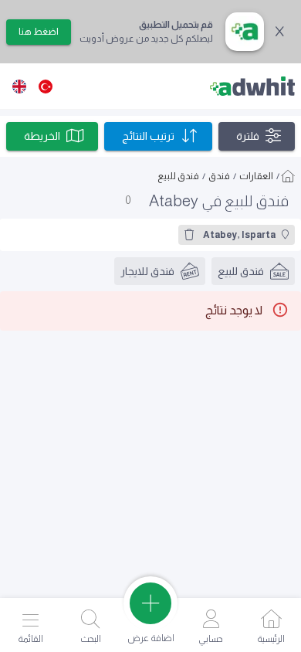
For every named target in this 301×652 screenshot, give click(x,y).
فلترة (247, 136)
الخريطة (42, 136)
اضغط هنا (39, 31)
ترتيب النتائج (148, 136)
